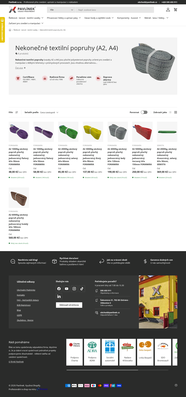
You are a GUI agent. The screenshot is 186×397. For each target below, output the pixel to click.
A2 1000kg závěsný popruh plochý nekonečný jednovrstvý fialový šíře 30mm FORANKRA (19, 157)
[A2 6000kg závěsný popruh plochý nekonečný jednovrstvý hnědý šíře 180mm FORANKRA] (19, 197)
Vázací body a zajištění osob (97, 17)
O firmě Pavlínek (16, 361)
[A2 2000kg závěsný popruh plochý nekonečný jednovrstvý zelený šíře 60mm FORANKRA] (68, 132)
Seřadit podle (32, 112)
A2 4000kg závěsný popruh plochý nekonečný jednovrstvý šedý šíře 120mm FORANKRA (117, 157)
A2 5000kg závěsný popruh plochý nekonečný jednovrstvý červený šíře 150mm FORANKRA (142, 157)
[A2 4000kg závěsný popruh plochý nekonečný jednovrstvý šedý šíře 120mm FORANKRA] (118, 132)
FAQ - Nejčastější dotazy (28, 300)
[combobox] (100, 10)
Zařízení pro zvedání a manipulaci (24, 23)
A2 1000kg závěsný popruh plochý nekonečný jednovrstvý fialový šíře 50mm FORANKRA (43, 157)
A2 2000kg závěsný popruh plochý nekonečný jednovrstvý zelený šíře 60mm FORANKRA (68, 157)
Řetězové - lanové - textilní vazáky (24, 17)
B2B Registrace (24, 305)
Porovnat (134, 112)
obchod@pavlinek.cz (147, 2)
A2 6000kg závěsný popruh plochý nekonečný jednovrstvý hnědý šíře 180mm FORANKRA (18, 222)
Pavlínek (20, 385)
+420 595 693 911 (169, 2)
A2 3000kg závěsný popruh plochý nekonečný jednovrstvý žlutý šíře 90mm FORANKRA (92, 157)
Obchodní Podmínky (26, 290)
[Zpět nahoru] (149, 387)
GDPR (19, 315)
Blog (19, 310)
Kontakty (21, 295)
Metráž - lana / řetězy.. (154, 17)
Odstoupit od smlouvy (69, 305)
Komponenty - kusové (127, 17)
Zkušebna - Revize (25, 320)
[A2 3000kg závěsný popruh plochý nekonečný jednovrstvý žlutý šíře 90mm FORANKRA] (93, 132)
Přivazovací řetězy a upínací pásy (62, 17)
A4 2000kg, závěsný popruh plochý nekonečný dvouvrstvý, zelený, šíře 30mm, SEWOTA (167, 157)
